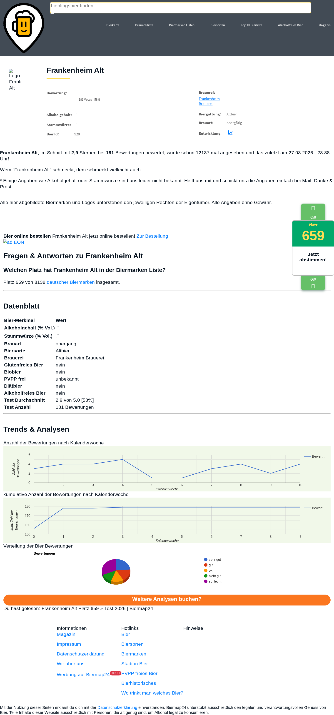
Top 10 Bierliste (251, 25)
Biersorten (217, 25)
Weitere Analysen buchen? (167, 599)
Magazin (325, 25)
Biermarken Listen (181, 25)
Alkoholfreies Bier (290, 25)
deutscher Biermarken (71, 282)
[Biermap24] (23, 28)
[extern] (218, 628)
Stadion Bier (134, 663)
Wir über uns (71, 663)
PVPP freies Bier (139, 673)
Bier (125, 634)
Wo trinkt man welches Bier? (152, 692)
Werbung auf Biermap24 (83, 674)
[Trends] (229, 133)
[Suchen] (52, 13)
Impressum (69, 644)
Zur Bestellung (152, 236)
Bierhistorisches (138, 683)
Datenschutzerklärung (81, 653)
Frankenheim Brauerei (209, 101)
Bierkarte (112, 25)
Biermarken (133, 653)
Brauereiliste (144, 25)
